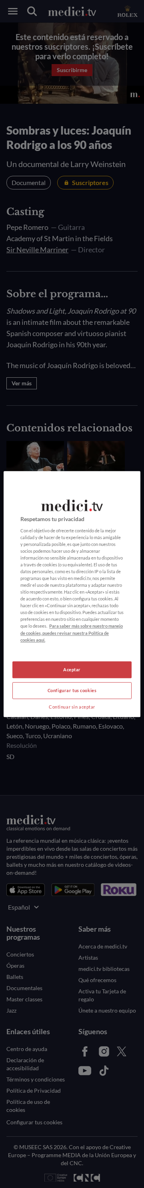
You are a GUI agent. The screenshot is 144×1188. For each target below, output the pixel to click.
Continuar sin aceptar (72, 706)
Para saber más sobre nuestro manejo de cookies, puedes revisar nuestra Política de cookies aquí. (71, 633)
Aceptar (72, 669)
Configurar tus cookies (72, 690)
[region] (72, 594)
